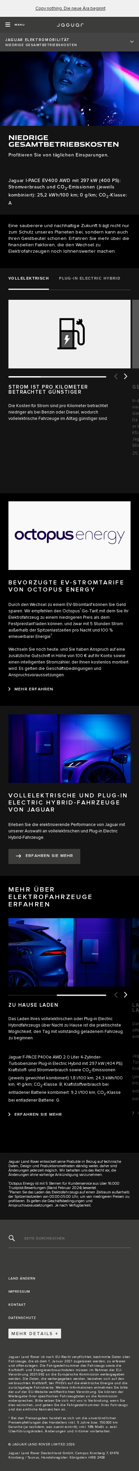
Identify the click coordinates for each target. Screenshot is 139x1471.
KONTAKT (17, 1305)
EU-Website (38, 1392)
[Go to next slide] (125, 377)
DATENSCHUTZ (22, 1318)
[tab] (31, 279)
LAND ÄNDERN (21, 1279)
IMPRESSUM (19, 1292)
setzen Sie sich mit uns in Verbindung (76, 1400)
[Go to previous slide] (115, 377)
